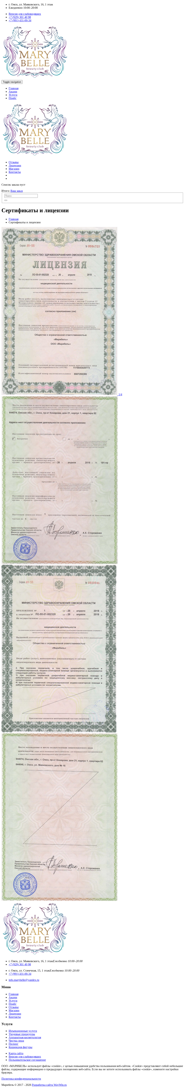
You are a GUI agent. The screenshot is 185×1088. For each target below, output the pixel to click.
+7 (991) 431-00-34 (20, 20)
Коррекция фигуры (20, 1047)
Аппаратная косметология (25, 1037)
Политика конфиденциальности (21, 1078)
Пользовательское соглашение (27, 1059)
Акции (13, 91)
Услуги (13, 94)
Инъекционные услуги (23, 1030)
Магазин (14, 168)
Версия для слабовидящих (25, 13)
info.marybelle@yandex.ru (24, 980)
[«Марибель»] (34, 78)
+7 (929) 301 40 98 (20, 17)
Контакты (15, 172)
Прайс (12, 98)
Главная (13, 88)
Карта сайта (16, 1053)
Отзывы (14, 162)
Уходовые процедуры (22, 1034)
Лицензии (15, 165)
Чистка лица (16, 1040)
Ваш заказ (16, 190)
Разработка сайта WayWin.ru (49, 1084)
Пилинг (13, 1043)
